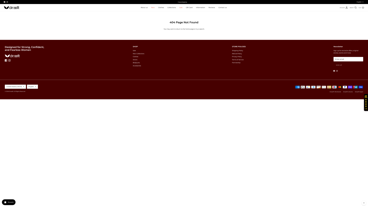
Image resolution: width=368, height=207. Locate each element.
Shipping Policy (237, 50)
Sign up (339, 65)
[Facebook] (4, 2)
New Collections (138, 54)
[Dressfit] (11, 7)
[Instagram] (7, 2)
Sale (180, 7)
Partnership (236, 63)
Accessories (137, 66)
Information (200, 7)
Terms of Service (238, 60)
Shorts (135, 60)
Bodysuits (136, 63)
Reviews (212, 7)
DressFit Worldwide (335, 91)
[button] (366, 102)
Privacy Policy (237, 57)
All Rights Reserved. (19, 91)
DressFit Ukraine (348, 91)
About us (144, 7)
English (31, 86)
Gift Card (189, 7)
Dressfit (11, 91)
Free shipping (182, 2)
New (153, 7)
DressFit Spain (359, 91)
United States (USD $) (14, 86)
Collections (171, 7)
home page (190, 29)
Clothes (161, 7)
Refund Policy (237, 54)
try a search (200, 29)
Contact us (222, 7)
